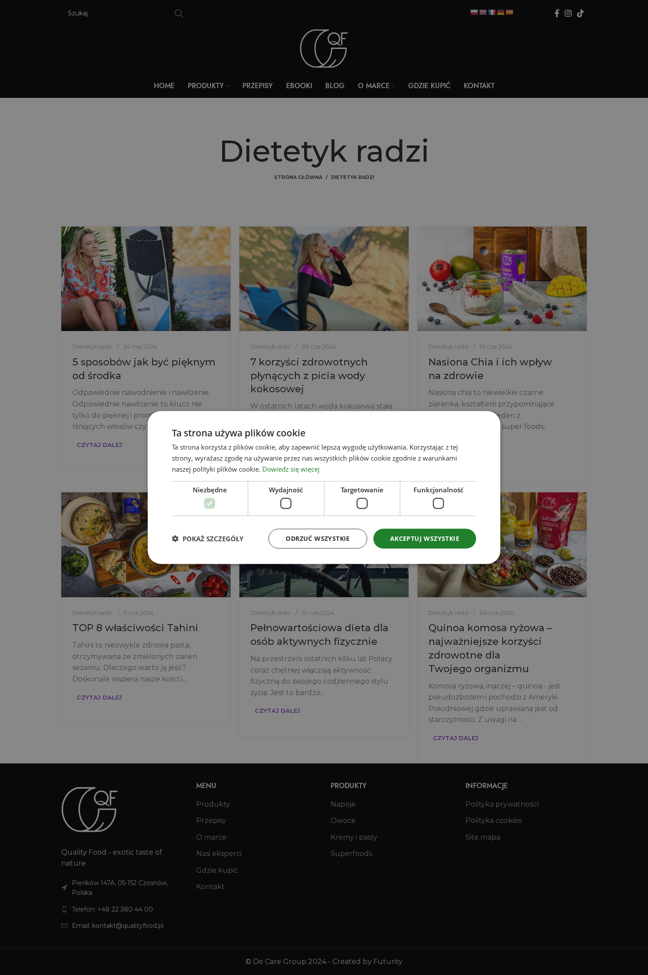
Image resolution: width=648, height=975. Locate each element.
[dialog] (324, 487)
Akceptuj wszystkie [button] (424, 538)
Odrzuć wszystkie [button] (318, 538)
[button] (207, 538)
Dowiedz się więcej (291, 468)
